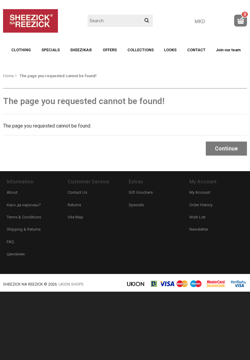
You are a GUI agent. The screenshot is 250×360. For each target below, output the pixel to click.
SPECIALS (50, 50)
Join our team (228, 50)
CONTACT (196, 50)
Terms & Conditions (24, 217)
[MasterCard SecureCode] (216, 286)
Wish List (197, 217)
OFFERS (110, 50)
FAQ (10, 241)
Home (8, 76)
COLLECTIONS (140, 50)
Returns (74, 205)
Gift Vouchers (141, 192)
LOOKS (170, 50)
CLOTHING (21, 50)
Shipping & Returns (24, 229)
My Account (199, 192)
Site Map (75, 217)
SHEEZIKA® (81, 50)
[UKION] (136, 286)
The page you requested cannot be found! (58, 76)
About (12, 192)
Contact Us (77, 192)
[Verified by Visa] (238, 286)
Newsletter (198, 229)
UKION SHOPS (71, 284)
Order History (200, 205)
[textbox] (120, 21)
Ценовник (16, 254)
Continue (226, 148)
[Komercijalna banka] (154, 286)
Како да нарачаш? (24, 205)
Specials (136, 205)
